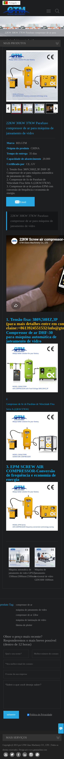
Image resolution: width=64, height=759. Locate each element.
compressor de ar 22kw (27, 615)
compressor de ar (24, 604)
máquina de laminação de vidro (31, 620)
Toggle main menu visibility (48, 10)
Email (20, 201)
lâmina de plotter (24, 625)
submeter (11, 714)
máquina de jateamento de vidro (31, 610)
